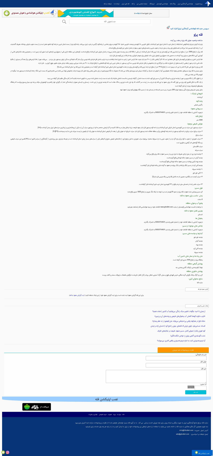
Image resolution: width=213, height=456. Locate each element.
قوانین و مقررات (93, 414)
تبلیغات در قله (108, 4)
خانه (123, 414)
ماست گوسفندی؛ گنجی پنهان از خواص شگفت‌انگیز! (187, 335)
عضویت (110, 414)
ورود (114, 414)
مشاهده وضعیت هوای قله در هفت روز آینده (186, 40)
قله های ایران (125, 4)
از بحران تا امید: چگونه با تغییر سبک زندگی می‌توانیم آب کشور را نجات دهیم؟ (178, 311)
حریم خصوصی (103, 414)
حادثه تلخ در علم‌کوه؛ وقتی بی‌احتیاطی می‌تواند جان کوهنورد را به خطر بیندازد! (178, 321)
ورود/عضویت (198, 4)
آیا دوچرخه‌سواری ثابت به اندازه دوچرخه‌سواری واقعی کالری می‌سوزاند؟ (181, 340)
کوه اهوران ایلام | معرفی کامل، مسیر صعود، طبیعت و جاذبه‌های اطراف (181, 330)
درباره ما (119, 414)
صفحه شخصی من (142, 4)
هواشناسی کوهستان (162, 4)
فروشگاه (152, 4)
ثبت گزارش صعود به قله (77, 295)
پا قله (133, 4)
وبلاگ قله (173, 4)
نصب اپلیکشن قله (203, 453)
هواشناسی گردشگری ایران (185, 4)
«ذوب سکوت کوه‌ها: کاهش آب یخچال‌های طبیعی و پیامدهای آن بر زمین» (180, 316)
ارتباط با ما (116, 4)
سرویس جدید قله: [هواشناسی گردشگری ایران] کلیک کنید (189, 28)
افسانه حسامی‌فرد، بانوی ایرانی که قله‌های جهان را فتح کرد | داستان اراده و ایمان (178, 326)
